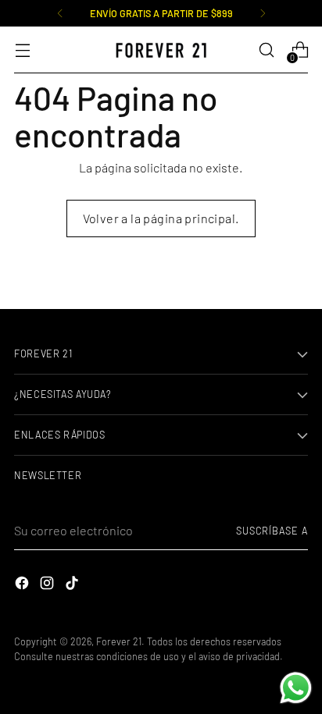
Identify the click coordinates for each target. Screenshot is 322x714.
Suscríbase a (272, 530)
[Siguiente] (262, 13)
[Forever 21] (161, 50)
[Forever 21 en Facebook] (23, 585)
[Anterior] (60, 13)
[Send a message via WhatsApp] (295, 688)
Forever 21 (118, 641)
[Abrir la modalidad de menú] (22, 50)
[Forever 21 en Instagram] (48, 585)
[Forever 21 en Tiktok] (73, 585)
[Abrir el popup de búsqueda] (266, 50)
